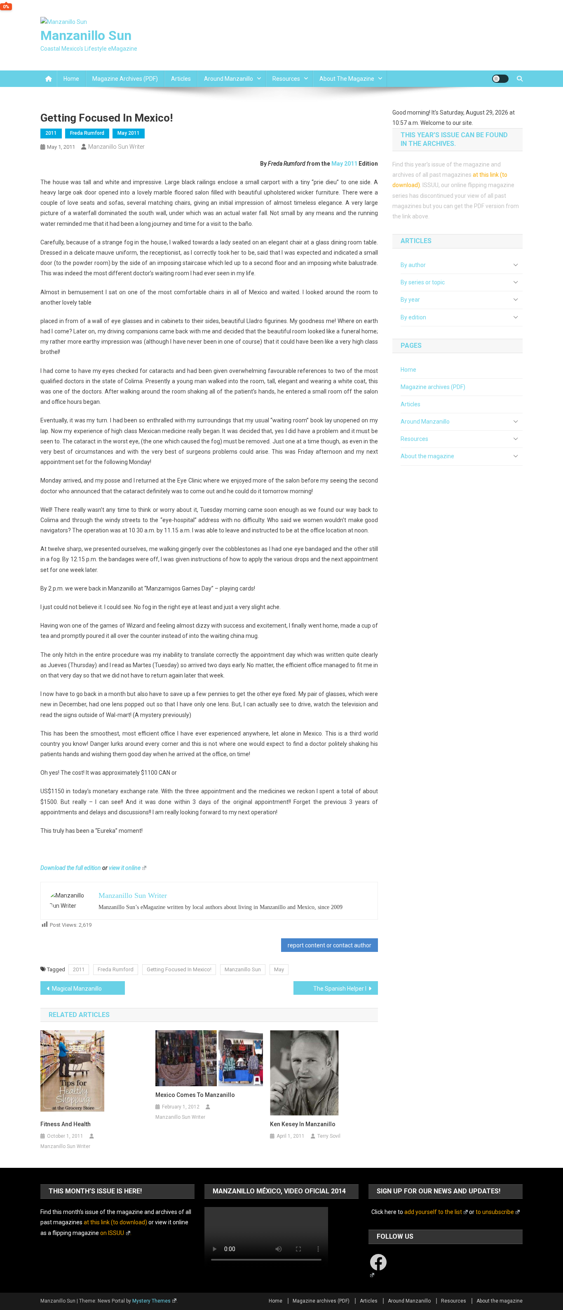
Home (71, 78)
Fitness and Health (65, 1124)
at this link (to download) (115, 1222)
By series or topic (423, 282)
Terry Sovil (328, 1136)
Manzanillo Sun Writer (116, 146)
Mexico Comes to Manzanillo (195, 1095)
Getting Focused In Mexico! (179, 969)
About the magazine (346, 78)
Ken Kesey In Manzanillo (302, 1124)
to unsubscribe (495, 1212)
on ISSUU (112, 1233)
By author (413, 265)
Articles (181, 78)
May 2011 (128, 133)
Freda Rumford (87, 133)
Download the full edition (70, 868)
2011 (51, 133)
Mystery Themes (151, 1301)
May (279, 969)
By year (410, 299)
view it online (125, 868)
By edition (413, 317)
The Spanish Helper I (339, 988)
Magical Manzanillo (77, 988)
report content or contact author (329, 945)
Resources (286, 78)
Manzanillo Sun (85, 35)
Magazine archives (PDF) (125, 78)
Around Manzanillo (228, 78)
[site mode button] (500, 79)
